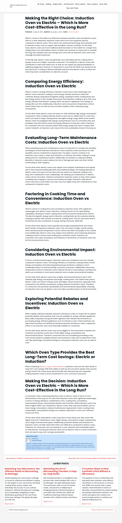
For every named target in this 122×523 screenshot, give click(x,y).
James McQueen (74, 32)
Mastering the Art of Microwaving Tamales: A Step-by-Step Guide (60, 471)
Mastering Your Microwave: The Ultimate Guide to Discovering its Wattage (22, 471)
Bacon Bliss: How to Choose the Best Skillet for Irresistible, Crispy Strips (92, 458)
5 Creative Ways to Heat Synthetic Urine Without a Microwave (96, 471)
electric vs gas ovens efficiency (52, 366)
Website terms (101, 510)
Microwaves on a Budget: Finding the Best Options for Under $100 (28, 458)
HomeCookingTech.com (21, 510)
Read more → (10, 504)
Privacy (93, 510)
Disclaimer (110, 510)
